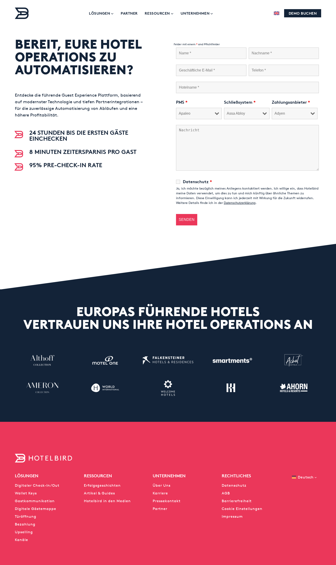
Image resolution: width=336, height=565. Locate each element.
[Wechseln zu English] (277, 13)
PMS (181, 102)
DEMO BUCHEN (303, 13)
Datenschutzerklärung (240, 203)
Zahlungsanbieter (291, 102)
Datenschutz (197, 181)
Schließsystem (240, 102)
